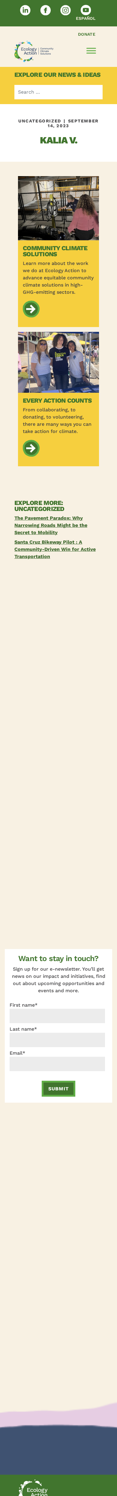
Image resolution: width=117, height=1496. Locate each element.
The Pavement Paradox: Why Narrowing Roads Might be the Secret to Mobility (50, 525)
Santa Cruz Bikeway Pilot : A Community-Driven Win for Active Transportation (55, 549)
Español (85, 18)
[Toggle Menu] (91, 51)
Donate (86, 34)
